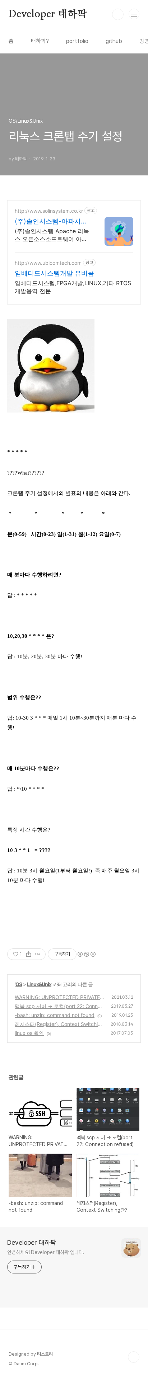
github (114, 41)
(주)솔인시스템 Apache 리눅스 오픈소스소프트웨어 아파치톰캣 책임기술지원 (52, 235)
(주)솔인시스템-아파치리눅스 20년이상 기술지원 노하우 (51, 221)
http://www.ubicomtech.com (48, 263)
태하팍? (40, 41)
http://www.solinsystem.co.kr (49, 211)
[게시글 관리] (37, 954)
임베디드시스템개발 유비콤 (54, 273)
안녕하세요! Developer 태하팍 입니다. (45, 1252)
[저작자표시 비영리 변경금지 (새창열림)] (86, 954)
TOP (133, 1357)
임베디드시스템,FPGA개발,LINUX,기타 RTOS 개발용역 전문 (73, 287)
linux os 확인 (29, 1033)
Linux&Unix (39, 984)
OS (18, 984)
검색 (117, 14)
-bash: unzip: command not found (54, 1015)
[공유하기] (28, 954)
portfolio (77, 41)
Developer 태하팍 (48, 14)
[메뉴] (134, 14)
